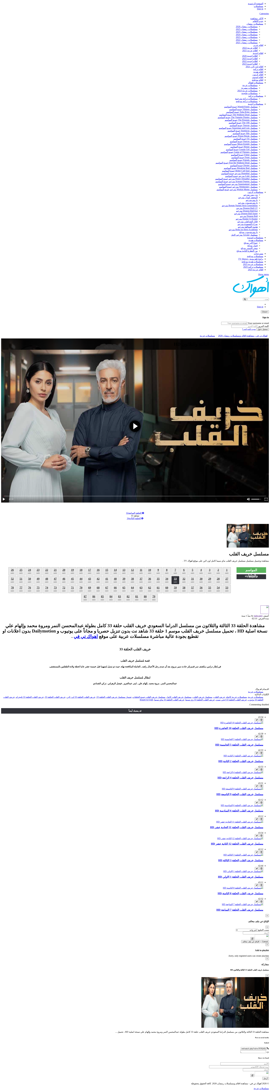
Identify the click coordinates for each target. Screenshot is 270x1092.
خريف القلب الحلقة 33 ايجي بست (231, 700)
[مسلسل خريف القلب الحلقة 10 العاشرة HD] (241, 722)
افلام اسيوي (257, 77)
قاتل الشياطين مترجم (247, 221)
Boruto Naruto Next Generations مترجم (240, 205)
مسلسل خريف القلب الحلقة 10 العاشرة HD (238, 728)
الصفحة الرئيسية (255, 3)
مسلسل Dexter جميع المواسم (244, 165)
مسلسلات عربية (250, 85)
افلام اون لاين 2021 (254, 66)
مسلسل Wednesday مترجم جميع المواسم (238, 187)
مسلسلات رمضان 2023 (247, 37)
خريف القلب (219, 697)
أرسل (265, 1078)
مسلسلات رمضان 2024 (247, 34)
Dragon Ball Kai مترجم (247, 211)
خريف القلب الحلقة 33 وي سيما (200, 700)
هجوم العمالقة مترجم (248, 227)
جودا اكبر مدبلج (251, 243)
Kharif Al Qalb (146, 700)
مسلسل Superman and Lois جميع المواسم (238, 128)
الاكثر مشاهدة (256, 18)
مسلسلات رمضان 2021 (247, 42)
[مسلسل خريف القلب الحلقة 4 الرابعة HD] (243, 772)
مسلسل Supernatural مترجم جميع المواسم (238, 184)
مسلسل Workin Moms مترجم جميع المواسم (237, 189)
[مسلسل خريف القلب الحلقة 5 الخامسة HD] (242, 739)
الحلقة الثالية (134, 518)
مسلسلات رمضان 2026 (247, 26)
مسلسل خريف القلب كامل (179, 697)
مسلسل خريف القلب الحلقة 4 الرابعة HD (240, 777)
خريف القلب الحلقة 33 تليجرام (30, 697)
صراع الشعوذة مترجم (248, 224)
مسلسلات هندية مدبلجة (252, 261)
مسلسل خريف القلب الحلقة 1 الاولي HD (240, 876)
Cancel (265, 942)
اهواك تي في (86, 636)
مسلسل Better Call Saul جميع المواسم (240, 171)
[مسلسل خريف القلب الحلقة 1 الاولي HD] (243, 871)
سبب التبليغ (263, 930)
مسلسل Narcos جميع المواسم (244, 141)
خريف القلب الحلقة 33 (55, 697)
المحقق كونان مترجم (248, 197)
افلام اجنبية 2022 (250, 61)
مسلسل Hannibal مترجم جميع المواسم (239, 173)
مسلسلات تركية (255, 96)
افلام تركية (258, 69)
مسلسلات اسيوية (255, 237)
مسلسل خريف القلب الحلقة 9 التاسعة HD (239, 794)
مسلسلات (258, 6)
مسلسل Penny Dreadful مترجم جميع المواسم (236, 179)
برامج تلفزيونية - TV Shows (250, 259)
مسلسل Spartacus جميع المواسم (243, 131)
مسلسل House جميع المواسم (244, 147)
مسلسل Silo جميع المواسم (245, 133)
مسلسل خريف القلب (202, 697)
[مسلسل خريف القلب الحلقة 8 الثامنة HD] (243, 888)
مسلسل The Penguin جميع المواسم (241, 120)
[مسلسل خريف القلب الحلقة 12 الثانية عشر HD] (240, 838)
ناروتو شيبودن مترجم (248, 203)
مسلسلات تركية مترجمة (246, 98)
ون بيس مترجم (250, 195)
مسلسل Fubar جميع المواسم (244, 155)
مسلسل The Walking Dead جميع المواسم (238, 114)
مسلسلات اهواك (255, 82)
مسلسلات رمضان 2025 (247, 29)
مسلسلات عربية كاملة (236, 697)
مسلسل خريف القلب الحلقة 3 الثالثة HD (240, 860)
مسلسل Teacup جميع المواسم (244, 125)
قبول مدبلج (252, 245)
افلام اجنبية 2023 (250, 64)
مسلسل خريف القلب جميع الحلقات (149, 697)
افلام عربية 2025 (255, 269)
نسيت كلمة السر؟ (249, 329)
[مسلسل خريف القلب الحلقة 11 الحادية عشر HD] (239, 822)
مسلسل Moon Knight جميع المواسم (241, 144)
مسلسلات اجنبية (255, 104)
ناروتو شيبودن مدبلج (248, 232)
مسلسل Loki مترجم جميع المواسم (241, 176)
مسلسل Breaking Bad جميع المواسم (241, 168)
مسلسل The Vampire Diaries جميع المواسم (238, 117)
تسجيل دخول (263, 329)
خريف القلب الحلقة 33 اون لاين (81, 697)
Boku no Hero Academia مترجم (243, 229)
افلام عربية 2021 (250, 50)
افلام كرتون (257, 74)
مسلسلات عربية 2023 (247, 90)
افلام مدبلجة (257, 80)
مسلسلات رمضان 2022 (247, 40)
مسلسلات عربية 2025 (253, 264)
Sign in (260, 9)
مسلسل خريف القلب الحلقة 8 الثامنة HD (240, 893)
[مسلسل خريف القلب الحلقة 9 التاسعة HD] (242, 789)
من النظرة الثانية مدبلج (247, 251)
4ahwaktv (258, 616)
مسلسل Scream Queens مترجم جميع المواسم (236, 181)
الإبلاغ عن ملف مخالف (250, 942)
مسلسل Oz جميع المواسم (245, 139)
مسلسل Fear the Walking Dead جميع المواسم (237, 163)
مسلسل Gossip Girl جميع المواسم (242, 149)
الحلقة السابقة (134, 513)
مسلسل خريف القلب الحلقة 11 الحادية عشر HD (236, 827)
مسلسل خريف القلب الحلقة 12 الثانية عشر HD (237, 843)
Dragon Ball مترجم (249, 216)
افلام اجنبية (258, 53)
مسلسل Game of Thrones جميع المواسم (239, 152)
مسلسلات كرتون (255, 192)
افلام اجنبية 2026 (250, 56)
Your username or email (258, 323)
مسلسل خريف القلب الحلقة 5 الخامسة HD (239, 744)
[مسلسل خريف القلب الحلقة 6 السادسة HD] (242, 805)
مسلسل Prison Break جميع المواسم (241, 136)
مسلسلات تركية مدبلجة (247, 101)
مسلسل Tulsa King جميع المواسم (242, 112)
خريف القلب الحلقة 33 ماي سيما (169, 700)
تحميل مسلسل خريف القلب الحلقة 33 (113, 697)
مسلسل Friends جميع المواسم (244, 160)
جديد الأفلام (258, 21)
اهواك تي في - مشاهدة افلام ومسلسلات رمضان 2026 (242, 336)
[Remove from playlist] (257, 719)
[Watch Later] (261, 719)
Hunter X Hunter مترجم (247, 219)
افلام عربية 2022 (250, 48)
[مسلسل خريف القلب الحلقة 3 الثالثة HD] (243, 855)
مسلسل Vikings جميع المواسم (243, 109)
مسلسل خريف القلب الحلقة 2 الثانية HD (240, 761)
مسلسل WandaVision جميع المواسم (241, 106)
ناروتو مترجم (252, 200)
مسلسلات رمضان (255, 24)
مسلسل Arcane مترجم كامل (244, 235)
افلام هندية (258, 72)
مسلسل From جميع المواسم (244, 157)
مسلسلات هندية (255, 240)
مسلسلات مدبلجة (255, 256)
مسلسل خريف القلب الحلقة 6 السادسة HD (239, 810)
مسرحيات (258, 253)
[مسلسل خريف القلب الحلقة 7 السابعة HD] (242, 904)
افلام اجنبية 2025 (250, 58)
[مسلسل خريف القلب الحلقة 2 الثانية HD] (243, 756)
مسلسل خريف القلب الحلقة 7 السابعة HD (239, 909)
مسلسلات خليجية (249, 93)
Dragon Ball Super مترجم (246, 213)
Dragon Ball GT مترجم (247, 208)
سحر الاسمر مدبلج (249, 248)
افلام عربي (258, 45)
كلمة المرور (263, 326)
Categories (264, 13)
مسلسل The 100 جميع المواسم (243, 122)
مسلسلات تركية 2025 (253, 267)
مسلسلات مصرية (249, 88)
